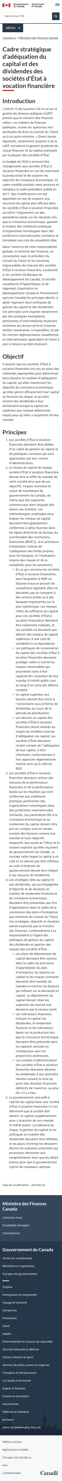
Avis (4, 1465)
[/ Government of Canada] (23, 5)
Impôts (6, 1334)
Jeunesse (8, 1419)
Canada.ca (9, 38)
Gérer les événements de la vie (21, 1427)
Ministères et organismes (18, 1266)
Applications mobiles (15, 1449)
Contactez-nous (12, 1217)
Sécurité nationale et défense (20, 1349)
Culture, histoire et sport (17, 1357)
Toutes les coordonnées (17, 1258)
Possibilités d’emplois (16, 1225)
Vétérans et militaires (15, 1412)
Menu (14, 28)
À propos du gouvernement (19, 1274)
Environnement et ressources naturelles (27, 1341)
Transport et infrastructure (19, 1373)
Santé (6, 1326)
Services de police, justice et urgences (26, 1365)
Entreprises (9, 1310)
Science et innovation (15, 1396)
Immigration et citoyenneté (19, 1295)
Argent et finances (13, 1388)
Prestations (9, 1318)
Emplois (7, 1287)
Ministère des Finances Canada (39, 38)
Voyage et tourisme (14, 1302)
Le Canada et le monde (16, 1380)
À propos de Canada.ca (16, 1457)
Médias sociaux (12, 1442)
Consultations (11, 1233)
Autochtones (10, 1404)
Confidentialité (11, 1473)
